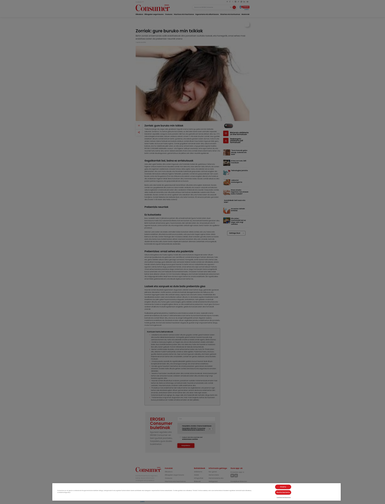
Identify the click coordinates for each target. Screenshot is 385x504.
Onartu (283, 487)
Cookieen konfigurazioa (284, 497)
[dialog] (196, 492)
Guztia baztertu (283, 492)
